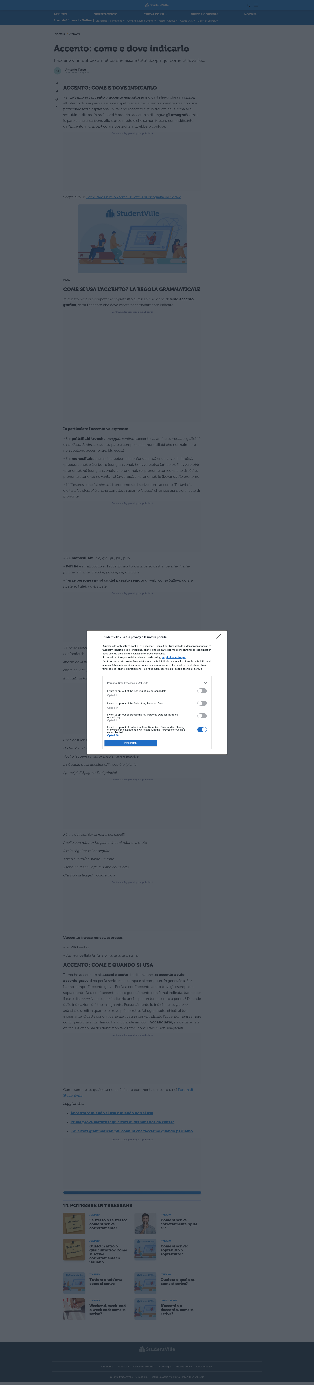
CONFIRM (131, 743)
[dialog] (157, 692)
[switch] (202, 690)
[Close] (219, 637)
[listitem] (157, 683)
